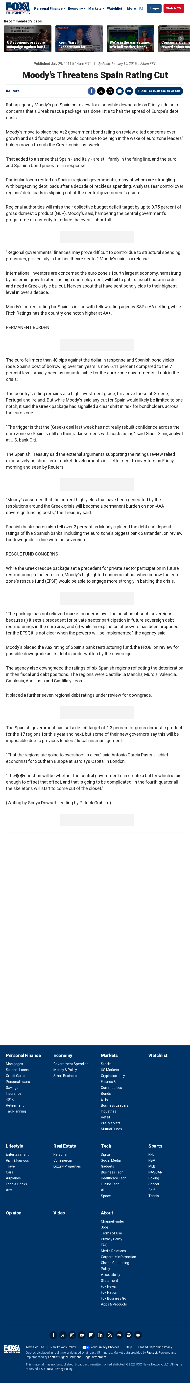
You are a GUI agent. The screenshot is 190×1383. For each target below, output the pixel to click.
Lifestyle (14, 1146)
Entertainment (17, 1154)
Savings (12, 1088)
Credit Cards (15, 1076)
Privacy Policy (111, 1239)
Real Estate (64, 1146)
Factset (152, 1352)
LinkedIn (100, 1335)
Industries (108, 1111)
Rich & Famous (17, 1160)
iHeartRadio (138, 1335)
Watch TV (173, 8)
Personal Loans (18, 1082)
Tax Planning (16, 1111)
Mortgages (14, 1064)
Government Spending (71, 1064)
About (107, 1212)
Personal (60, 1154)
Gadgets (107, 1166)
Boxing (153, 1178)
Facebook (91, 91)
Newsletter (119, 1335)
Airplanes (13, 1178)
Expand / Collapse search (142, 9)
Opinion (14, 1212)
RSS (110, 1335)
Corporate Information (118, 1257)
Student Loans (17, 1070)
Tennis (153, 1196)
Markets (95, 8)
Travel (11, 1166)
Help (129, 1347)
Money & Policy (65, 1070)
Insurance (13, 1093)
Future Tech (110, 1184)
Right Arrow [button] (181, 39)
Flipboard (91, 1335)
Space (106, 1196)
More (131, 8)
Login (154, 8)
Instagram (72, 1335)
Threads (110, 91)
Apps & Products (114, 1304)
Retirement (15, 1105)
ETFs (105, 1099)
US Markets (110, 1070)
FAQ (104, 1245)
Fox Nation (109, 1292)
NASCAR (155, 1172)
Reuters (13, 91)
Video (59, 1212)
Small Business (65, 1076)
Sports (155, 1146)
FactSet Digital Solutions (65, 1357)
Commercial (62, 1160)
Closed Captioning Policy (155, 1347)
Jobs (105, 1227)
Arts (9, 1190)
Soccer (153, 1184)
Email (129, 91)
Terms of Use (111, 1233)
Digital (106, 1154)
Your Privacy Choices (105, 1347)
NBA (151, 1160)
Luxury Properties (67, 1166)
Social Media (111, 1160)
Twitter (101, 91)
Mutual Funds (111, 1129)
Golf (151, 1190)
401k (10, 1099)
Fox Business (18, 8)
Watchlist (114, 8)
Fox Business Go (113, 1298)
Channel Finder (112, 1221)
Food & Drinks (16, 1184)
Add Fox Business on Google (161, 91)
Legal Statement (95, 1357)
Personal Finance (48, 8)
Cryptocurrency (113, 1076)
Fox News (108, 1286)
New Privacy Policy (63, 1347)
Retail (105, 1117)
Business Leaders (114, 1105)
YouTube (82, 1335)
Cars (9, 1172)
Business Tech (112, 1172)
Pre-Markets (110, 1123)
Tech (106, 1146)
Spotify (129, 1335)
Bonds (106, 1093)
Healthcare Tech (113, 1178)
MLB (151, 1166)
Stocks (106, 1064)
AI (102, 1190)
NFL (151, 1154)
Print (120, 91)
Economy (75, 8)
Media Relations (113, 1251)
